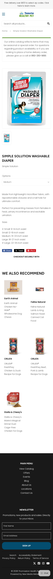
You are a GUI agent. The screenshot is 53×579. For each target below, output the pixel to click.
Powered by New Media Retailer (25, 574)
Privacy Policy (8, 558)
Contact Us (26, 493)
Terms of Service (41, 558)
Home (4, 31)
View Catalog (26, 468)
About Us (26, 485)
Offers (26, 472)
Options (6, 176)
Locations (26, 488)
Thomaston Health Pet (29, 571)
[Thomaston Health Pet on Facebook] (39, 563)
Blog (26, 480)
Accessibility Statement (30, 555)
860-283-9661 (38, 55)
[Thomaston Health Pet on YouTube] (48, 563)
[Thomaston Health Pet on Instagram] (43, 563)
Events (26, 476)
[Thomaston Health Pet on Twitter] (34, 563)
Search (13, 555)
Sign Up (26, 546)
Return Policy (24, 558)
